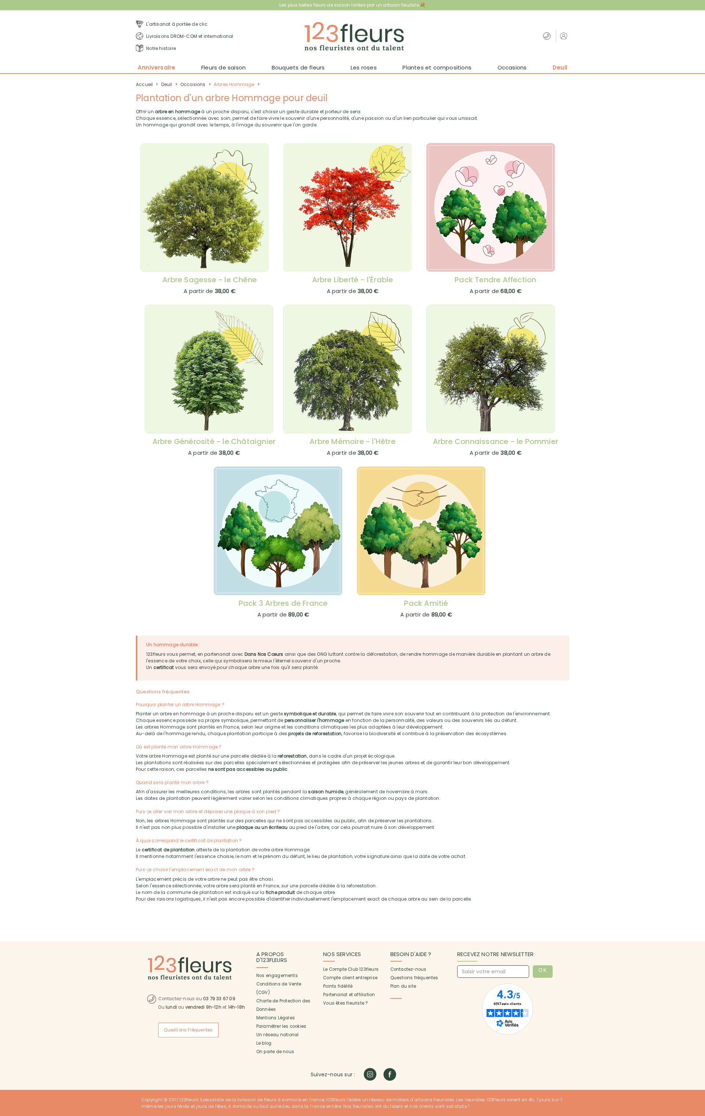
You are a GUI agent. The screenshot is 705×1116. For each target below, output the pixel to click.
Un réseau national (277, 1035)
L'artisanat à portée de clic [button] (176, 24)
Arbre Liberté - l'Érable (352, 280)
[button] (564, 36)
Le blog (263, 1043)
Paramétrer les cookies (281, 1026)
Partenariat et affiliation (349, 995)
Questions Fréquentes (188, 1030)
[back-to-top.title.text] (696, 1044)
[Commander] (209, 207)
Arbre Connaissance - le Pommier (495, 441)
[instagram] (370, 1074)
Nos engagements (277, 976)
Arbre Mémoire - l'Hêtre (352, 441)
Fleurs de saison (223, 67)
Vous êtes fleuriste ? (345, 1003)
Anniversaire (156, 67)
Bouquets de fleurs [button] (298, 67)
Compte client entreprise (350, 978)
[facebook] (390, 1074)
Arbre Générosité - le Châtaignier (214, 441)
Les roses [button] (364, 67)
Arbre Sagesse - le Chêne (209, 280)
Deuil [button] (560, 67)
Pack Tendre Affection (495, 280)
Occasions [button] (512, 67)
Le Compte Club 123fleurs (351, 969)
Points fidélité (337, 986)
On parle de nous (275, 1052)
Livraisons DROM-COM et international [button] (189, 36)
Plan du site (403, 986)
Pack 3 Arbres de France (283, 603)
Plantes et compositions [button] (436, 67)
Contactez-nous (408, 969)
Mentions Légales (275, 1018)
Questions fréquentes (414, 978)
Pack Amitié (426, 603)
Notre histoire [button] (160, 48)
